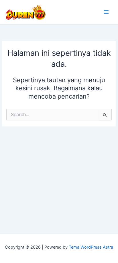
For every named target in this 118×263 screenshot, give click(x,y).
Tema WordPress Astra (91, 247)
